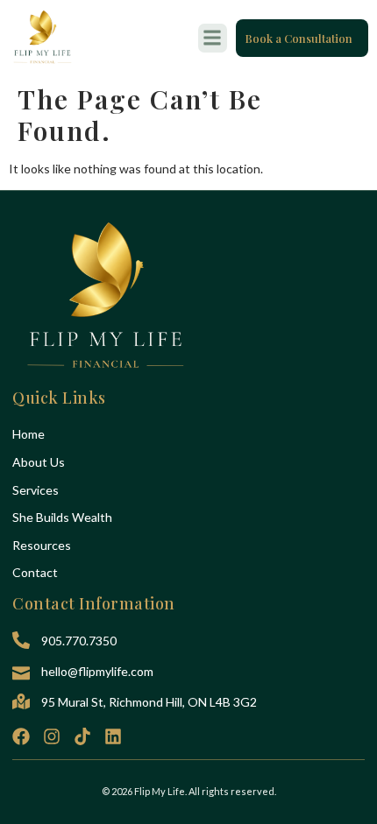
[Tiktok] (82, 736)
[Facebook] (21, 736)
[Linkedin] (113, 736)
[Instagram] (51, 736)
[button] (212, 38)
